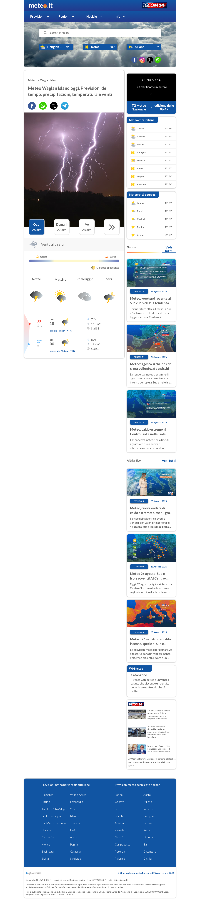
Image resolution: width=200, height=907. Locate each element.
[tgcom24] (154, 5)
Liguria (46, 801)
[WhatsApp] (158, 60)
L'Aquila (148, 837)
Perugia (119, 830)
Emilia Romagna (51, 816)
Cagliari (148, 858)
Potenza (120, 851)
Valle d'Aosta (78, 794)
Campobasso (122, 844)
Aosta (147, 794)
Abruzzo (75, 837)
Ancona (119, 823)
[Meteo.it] (40, 5)
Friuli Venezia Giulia (54, 823)
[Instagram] (142, 60)
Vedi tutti (169, 460)
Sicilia (45, 858)
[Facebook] (134, 60)
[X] (150, 60)
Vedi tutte (168, 249)
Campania (48, 837)
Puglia (74, 844)
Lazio (73, 830)
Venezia (148, 809)
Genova (119, 801)
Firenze (148, 823)
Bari (146, 844)
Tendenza (139, 291)
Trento (119, 809)
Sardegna (76, 858)
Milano (147, 801)
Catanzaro (149, 851)
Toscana (75, 823)
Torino (119, 794)
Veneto (74, 809)
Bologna (148, 816)
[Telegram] (65, 106)
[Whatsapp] (43, 106)
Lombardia (76, 801)
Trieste (119, 816)
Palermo (120, 858)
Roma (146, 830)
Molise (46, 844)
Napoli (119, 837)
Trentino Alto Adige (54, 809)
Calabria (75, 851)
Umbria (46, 830)
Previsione (139, 501)
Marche (75, 816)
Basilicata (48, 851)
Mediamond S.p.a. (50, 891)
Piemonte (47, 794)
